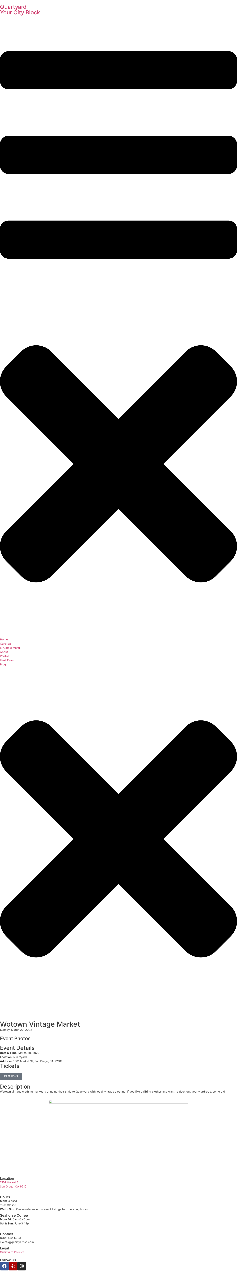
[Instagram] (21, 1266)
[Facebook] (4, 1266)
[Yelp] (13, 1266)
